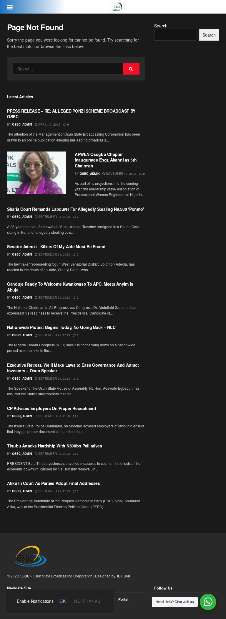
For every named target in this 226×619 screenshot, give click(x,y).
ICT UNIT (124, 575)
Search (160, 26)
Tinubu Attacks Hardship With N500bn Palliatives (54, 446)
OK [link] (62, 601)
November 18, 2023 (120, 174)
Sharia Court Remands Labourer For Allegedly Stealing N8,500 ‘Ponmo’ (75, 209)
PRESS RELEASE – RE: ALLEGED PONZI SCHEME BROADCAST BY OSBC (71, 114)
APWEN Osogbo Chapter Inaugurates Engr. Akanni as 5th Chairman (106, 160)
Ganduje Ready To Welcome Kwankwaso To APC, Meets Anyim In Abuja (70, 287)
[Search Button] (131, 69)
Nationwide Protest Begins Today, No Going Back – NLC (61, 327)
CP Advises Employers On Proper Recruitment (51, 408)
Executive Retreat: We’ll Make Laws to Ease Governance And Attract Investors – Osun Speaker (73, 368)
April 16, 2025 (48, 124)
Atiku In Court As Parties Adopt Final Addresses (53, 483)
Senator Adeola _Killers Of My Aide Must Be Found (56, 246)
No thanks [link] (87, 601)
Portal (123, 599)
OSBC (25, 575)
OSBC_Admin (22, 124)
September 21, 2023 (53, 217)
